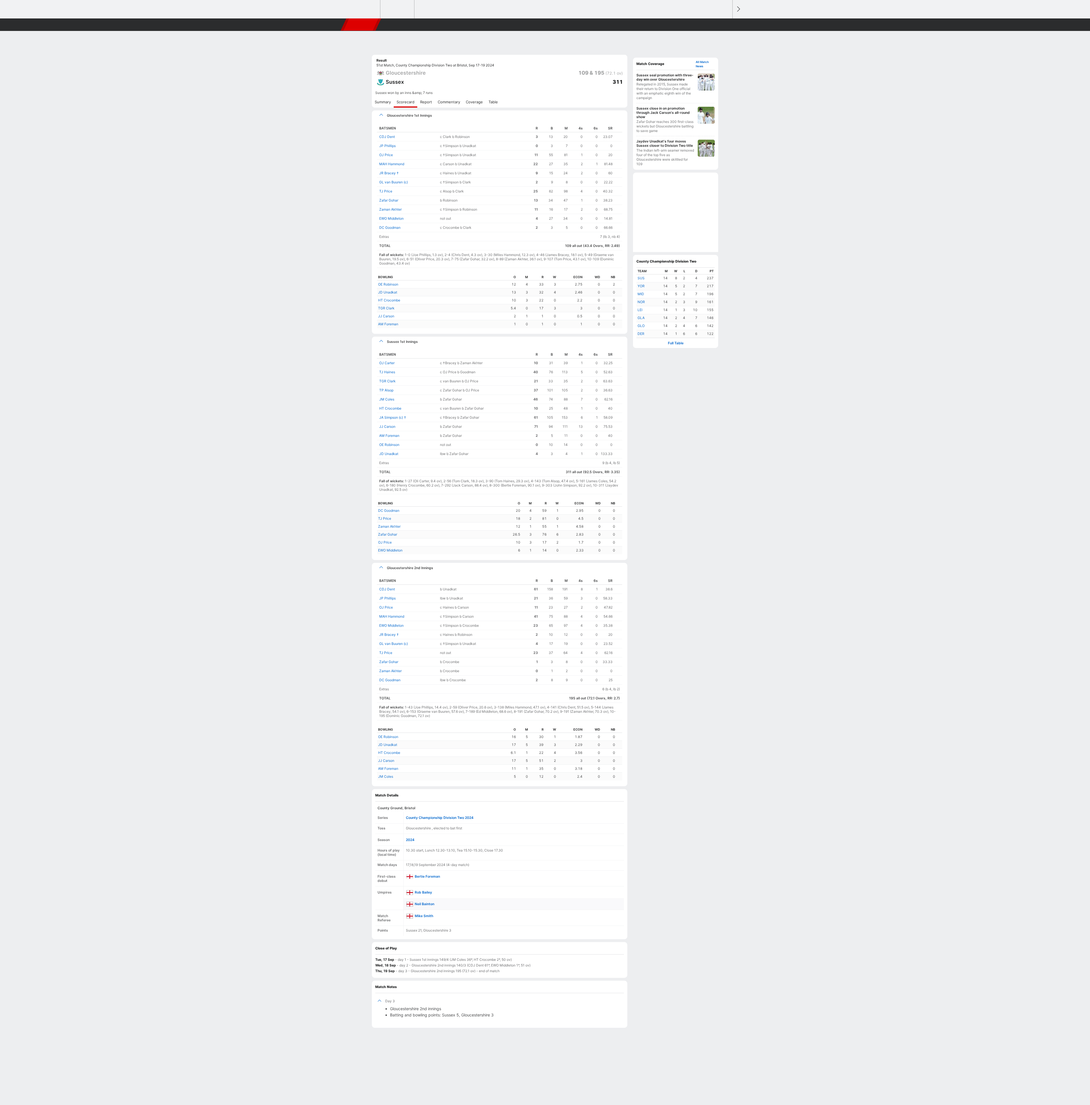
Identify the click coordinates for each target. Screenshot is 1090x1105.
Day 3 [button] (390, 1001)
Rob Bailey (423, 892)
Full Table (676, 343)
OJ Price (386, 155)
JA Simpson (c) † (392, 417)
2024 (410, 840)
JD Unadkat (387, 292)
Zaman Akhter (390, 209)
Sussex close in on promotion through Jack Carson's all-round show (663, 112)
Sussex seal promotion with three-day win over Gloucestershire (664, 77)
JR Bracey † (389, 173)
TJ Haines (387, 372)
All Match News (702, 64)
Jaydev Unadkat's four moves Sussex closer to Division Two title (664, 143)
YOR (641, 286)
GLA (641, 318)
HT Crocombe (389, 300)
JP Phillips (387, 146)
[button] (725, 24)
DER (641, 334)
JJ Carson (386, 316)
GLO (641, 326)
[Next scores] (738, 9)
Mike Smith (424, 916)
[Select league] (363, 9)
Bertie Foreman (427, 876)
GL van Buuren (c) (393, 182)
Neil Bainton (424, 904)
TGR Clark (386, 308)
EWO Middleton (391, 218)
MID (641, 294)
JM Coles (386, 399)
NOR (641, 302)
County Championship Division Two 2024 (439, 817)
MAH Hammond (391, 164)
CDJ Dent (387, 137)
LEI (640, 310)
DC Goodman (390, 227)
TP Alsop (386, 390)
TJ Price (385, 191)
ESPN (361, 24)
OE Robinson (388, 284)
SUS (641, 278)
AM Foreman (388, 324)
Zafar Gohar (388, 200)
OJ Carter (387, 363)
